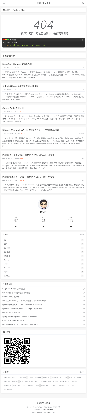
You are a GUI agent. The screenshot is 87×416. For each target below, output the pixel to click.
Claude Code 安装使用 (13, 108)
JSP (68, 385)
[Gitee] (16, 226)
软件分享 (81, 133)
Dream (50, 410)
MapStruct (29, 381)
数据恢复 (31, 385)
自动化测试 (16, 385)
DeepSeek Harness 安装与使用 (17, 64)
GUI (73, 385)
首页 (58, 33)
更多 (81, 234)
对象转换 (55, 377)
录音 (21, 381)
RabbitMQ (46, 377)
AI (83, 67)
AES (24, 385)
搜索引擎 (72, 377)
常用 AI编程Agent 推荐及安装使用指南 (20, 86)
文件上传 (15, 381)
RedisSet (7, 381)
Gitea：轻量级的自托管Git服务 (13, 320)
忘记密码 (38, 377)
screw (55, 381)
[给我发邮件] (71, 226)
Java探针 (23, 377)
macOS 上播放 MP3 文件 (11, 313)
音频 (37, 385)
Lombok (53, 385)
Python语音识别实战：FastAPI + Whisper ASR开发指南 (28, 155)
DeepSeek (7, 385)
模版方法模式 (8, 389)
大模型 (30, 377)
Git (61, 377)
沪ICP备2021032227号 (52, 407)
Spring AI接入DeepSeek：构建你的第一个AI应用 (19, 316)
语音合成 (74, 381)
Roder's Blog (43, 2)
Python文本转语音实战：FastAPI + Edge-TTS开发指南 (28, 177)
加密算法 (61, 385)
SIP (66, 377)
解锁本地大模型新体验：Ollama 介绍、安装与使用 (20, 324)
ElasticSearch (64, 381)
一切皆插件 (44, 385)
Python (82, 158)
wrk (36, 381)
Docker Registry (45, 381)
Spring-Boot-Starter (11, 377)
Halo (44, 410)
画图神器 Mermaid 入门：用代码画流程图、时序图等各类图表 (30, 130)
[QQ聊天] (43, 226)
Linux (79, 377)
